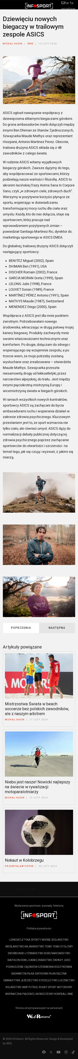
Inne (30, 43)
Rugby (43, 987)
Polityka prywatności (39, 928)
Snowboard (16, 953)
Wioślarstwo (14, 946)
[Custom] (73, 1052)
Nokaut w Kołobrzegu (24, 860)
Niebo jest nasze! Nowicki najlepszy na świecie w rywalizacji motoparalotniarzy (37, 787)
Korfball (60, 993)
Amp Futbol (30, 987)
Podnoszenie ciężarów (21, 966)
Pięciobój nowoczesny (38, 993)
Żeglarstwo (60, 939)
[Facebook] (44, 1052)
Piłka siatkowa (37, 973)
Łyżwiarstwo (34, 953)
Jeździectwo (29, 980)
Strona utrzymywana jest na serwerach (39, 1008)
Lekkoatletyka (19, 939)
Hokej (24, 960)
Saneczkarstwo (40, 960)
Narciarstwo (60, 953)
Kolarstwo (14, 987)
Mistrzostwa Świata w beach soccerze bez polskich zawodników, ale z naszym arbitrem (37, 709)
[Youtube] (58, 1052)
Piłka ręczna (58, 973)
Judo (67, 960)
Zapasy (58, 960)
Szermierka (46, 966)
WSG (9, 1043)
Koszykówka (63, 966)
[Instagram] (66, 1052)
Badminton (19, 973)
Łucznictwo (66, 980)
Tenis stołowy (62, 946)
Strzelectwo (48, 980)
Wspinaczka (13, 993)
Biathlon (14, 960)
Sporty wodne (41, 939)
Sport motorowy (60, 987)
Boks (47, 953)
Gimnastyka (11, 980)
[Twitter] (51, 1052)
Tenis (48, 946)
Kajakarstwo (34, 946)
